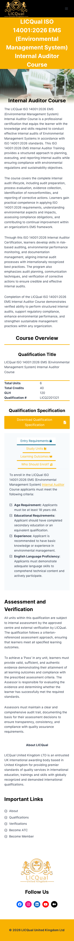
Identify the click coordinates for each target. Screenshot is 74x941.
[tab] (36, 441)
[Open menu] (66, 8)
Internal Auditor (53, 484)
